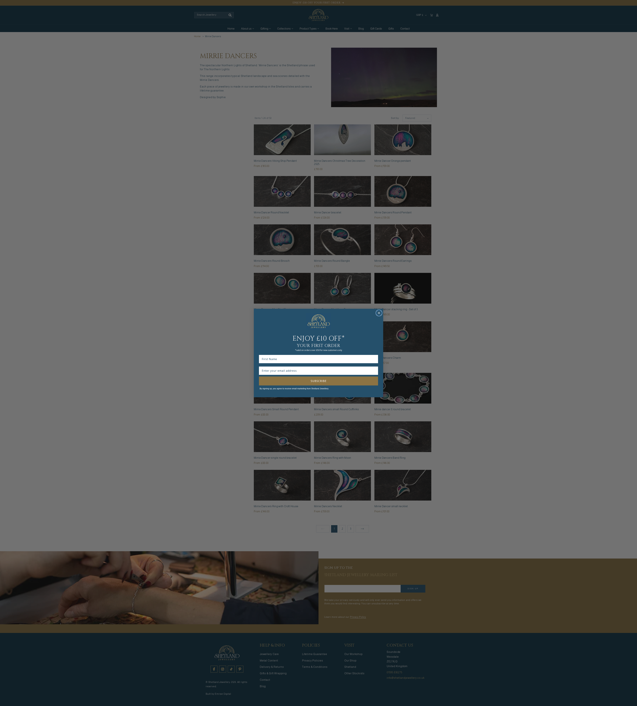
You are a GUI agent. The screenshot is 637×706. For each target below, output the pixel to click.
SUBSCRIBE (318, 381)
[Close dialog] (379, 313)
